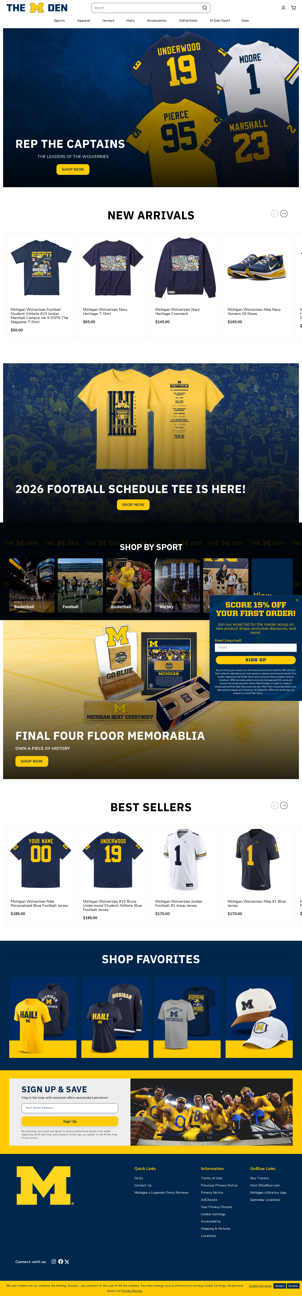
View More (272, 600)
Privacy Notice (212, 1193)
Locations (208, 1236)
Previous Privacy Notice (219, 1185)
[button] (293, 7)
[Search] (204, 7)
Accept (279, 1286)
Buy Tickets (259, 1178)
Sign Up (70, 1121)
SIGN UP (256, 660)
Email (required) (228, 640)
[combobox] (151, 8)
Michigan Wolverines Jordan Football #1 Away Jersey (178, 903)
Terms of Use (211, 1178)
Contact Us (143, 1185)
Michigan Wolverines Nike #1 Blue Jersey (257, 903)
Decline (293, 1286)
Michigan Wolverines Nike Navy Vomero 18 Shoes (254, 311)
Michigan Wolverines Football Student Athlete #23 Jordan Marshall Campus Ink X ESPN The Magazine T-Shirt (39, 315)
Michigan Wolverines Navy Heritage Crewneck (177, 311)
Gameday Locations (265, 1200)
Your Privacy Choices (217, 1207)
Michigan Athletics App (268, 1193)
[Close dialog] (297, 600)
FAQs (138, 1178)
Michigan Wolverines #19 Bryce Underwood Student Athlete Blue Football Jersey (112, 905)
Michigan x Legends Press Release (161, 1193)
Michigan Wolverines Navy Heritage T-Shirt (105, 311)
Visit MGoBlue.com (265, 1185)
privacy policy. (271, 693)
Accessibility (211, 1221)
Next (284, 213)
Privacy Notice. (132, 1290)
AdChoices (209, 1200)
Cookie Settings (213, 1214)
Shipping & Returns (216, 1229)
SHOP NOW (73, 169)
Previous (274, 213)
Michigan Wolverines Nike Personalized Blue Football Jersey (39, 903)
